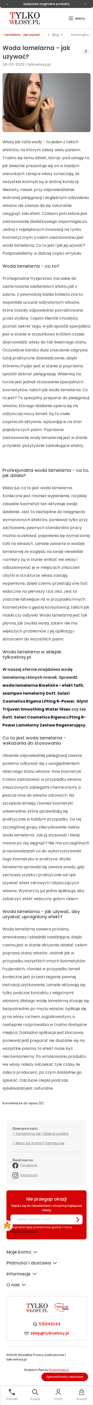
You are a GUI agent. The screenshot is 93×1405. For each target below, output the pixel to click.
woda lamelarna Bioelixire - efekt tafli (42, 685)
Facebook (28, 1165)
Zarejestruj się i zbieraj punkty (42, 1133)
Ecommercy (59, 1369)
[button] (76, 18)
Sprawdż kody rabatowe (64, 1377)
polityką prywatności (23, 1231)
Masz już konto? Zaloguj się (40, 1143)
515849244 (50, 1324)
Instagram (29, 1174)
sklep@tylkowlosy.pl (50, 1333)
